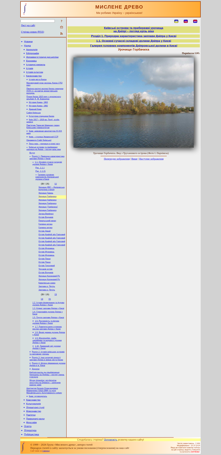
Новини (28, 41)
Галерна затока (45, 224)
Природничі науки (35, 419)
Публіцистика (31, 434)
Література (30, 430)
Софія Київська (33, 113)
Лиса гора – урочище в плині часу (44, 144)
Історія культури (34, 72)
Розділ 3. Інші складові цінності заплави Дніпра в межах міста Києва (46, 358)
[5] (50, 299)
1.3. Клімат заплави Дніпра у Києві (48, 308)
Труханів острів (45, 269)
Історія (29, 68)
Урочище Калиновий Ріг (49, 276)
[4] (42, 299)
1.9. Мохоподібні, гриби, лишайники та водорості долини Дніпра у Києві (47, 340)
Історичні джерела (35, 64)
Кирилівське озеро (46, 283)
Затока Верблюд (46, 214)
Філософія (31, 422)
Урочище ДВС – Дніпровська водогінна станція (51, 188)
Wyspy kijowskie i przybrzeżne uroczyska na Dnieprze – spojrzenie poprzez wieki (45, 382)
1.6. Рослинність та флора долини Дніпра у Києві (45, 322)
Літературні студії (35, 407)
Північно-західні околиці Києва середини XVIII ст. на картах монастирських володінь (44, 91)
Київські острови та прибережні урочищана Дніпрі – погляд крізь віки (133, 29)
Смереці (46, 451)
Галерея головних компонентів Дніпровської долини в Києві (47, 177)
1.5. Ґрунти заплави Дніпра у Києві (48, 317)
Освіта (27, 426)
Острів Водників (45, 217)
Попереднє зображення (117, 158)
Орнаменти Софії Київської (38, 140)
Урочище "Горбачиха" (48, 207)
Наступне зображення (151, 158)
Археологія (31, 49)
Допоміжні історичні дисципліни (42, 57)
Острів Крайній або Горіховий (51, 234)
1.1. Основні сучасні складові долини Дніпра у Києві (47, 163)
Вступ (32, 153)
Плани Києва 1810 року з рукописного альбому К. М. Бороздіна (43, 97)
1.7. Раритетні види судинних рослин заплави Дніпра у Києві (47, 328)
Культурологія (33, 404)
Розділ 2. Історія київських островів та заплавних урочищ (46, 353)
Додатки (35, 369)
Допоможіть (110, 439)
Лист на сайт (28, 25)
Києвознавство (34, 76)
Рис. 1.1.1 (40, 168)
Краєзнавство (33, 400)
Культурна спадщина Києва (41, 116)
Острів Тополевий (46, 265)
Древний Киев (35, 109)
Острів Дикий (44, 231)
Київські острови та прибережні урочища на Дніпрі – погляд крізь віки (43, 148)
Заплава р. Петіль (46, 286)
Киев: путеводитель (38, 396)
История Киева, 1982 (38, 106)
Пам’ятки (30, 415)
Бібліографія (32, 53)
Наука (27, 45)
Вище (134, 158)
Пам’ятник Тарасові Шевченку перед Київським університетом (43, 126)
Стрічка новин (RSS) (32, 32)
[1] (56, 184)
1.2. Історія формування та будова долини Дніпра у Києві (48, 303)
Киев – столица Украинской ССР (43, 137)
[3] (56, 294)
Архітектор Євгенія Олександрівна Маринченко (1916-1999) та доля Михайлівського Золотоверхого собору (44, 390)
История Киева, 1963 (38, 102)
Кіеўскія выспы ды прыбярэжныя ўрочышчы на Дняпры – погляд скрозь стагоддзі (46, 374)
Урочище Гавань (45, 193)
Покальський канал (47, 221)
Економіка (31, 61)
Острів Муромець (46, 248)
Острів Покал (44, 259)
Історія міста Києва (37, 79)
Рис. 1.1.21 (40, 171)
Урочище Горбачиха (47, 196)
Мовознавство (33, 411)
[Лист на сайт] (61, 27)
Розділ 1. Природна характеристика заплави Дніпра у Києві (46, 157)
